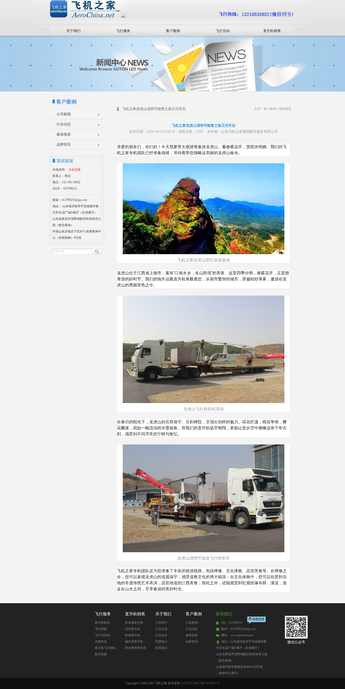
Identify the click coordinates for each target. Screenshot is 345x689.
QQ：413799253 (231, 622)
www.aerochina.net (241, 635)
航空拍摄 (101, 654)
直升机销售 (272, 31)
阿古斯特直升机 (135, 648)
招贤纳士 (161, 641)
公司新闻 (64, 114)
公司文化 (161, 629)
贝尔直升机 (132, 629)
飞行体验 (101, 629)
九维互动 (187, 683)
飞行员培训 (102, 635)
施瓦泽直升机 (134, 641)
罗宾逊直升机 (134, 622)
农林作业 (101, 641)
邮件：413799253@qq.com (238, 629)
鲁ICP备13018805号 (207, 683)
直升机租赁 (102, 622)
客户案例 (173, 31)
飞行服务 (123, 31)
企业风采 (161, 635)
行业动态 (64, 124)
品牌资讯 (64, 144)
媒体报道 (64, 134)
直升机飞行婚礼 (105, 648)
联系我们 (161, 648)
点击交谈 (256, 621)
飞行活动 (223, 31)
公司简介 (161, 622)
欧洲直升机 (132, 635)
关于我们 (73, 31)
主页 (257, 109)
